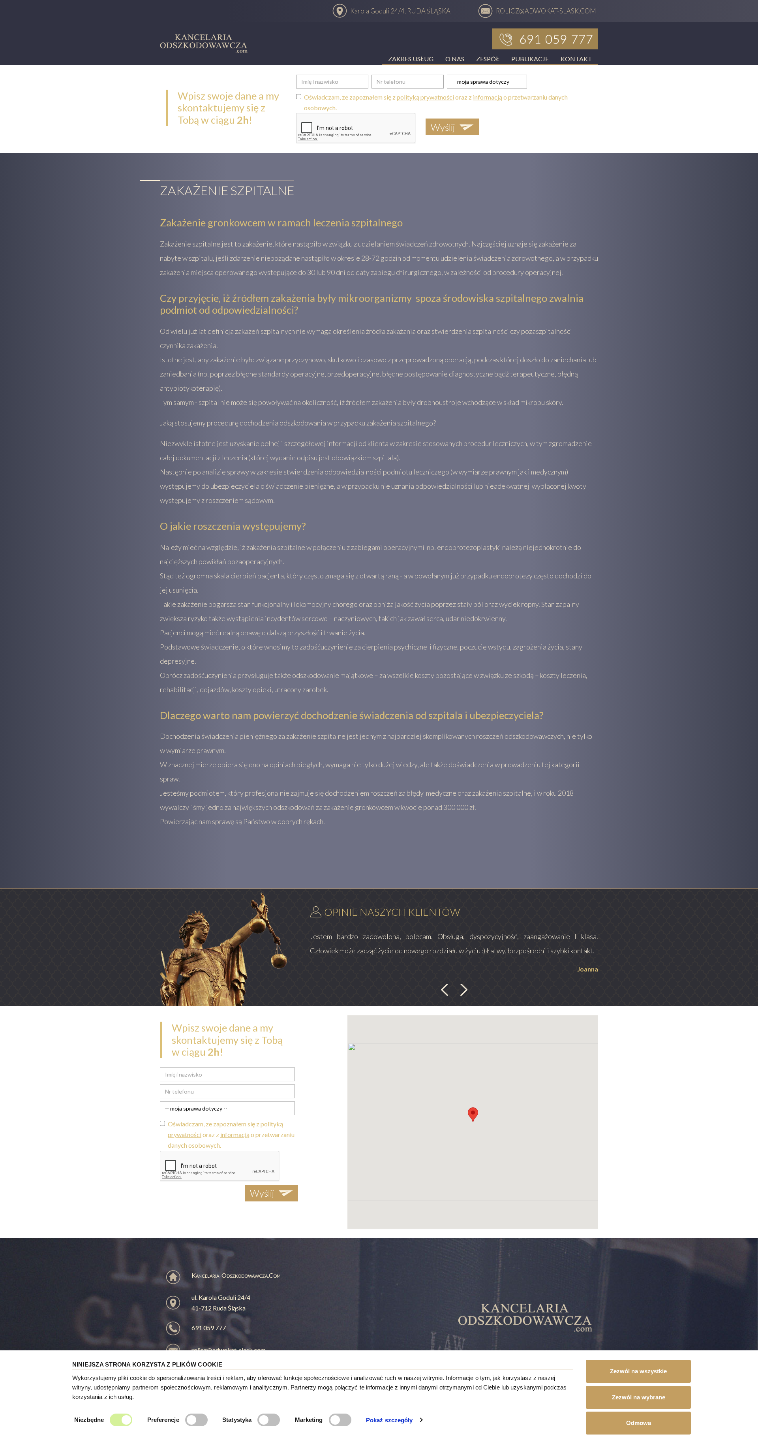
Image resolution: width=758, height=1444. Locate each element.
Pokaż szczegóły (389, 1420)
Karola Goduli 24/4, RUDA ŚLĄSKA (400, 11)
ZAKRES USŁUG (410, 58)
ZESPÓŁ (487, 58)
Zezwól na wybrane (638, 1397)
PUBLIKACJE (530, 58)
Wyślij (443, 127)
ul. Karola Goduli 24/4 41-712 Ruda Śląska (220, 1302)
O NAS (454, 58)
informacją (487, 97)
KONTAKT (576, 58)
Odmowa (638, 1423)
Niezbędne (89, 1419)
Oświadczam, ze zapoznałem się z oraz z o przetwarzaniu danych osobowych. (436, 102)
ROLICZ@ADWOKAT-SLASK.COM (546, 11)
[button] (473, 1114)
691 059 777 (208, 1327)
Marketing (309, 1419)
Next (462, 990)
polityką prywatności (425, 97)
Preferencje (163, 1419)
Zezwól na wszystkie (638, 1371)
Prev (445, 990)
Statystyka (236, 1419)
